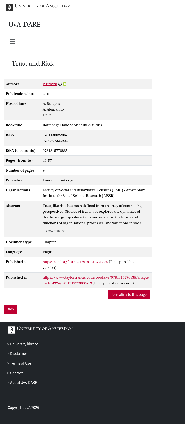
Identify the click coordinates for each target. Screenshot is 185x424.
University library (23, 344)
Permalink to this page (129, 294)
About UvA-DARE (23, 382)
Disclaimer (18, 353)
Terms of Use (20, 363)
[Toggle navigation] (12, 41)
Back (10, 309)
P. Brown (50, 84)
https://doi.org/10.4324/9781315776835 (75, 262)
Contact (16, 373)
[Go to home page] (42, 7)
